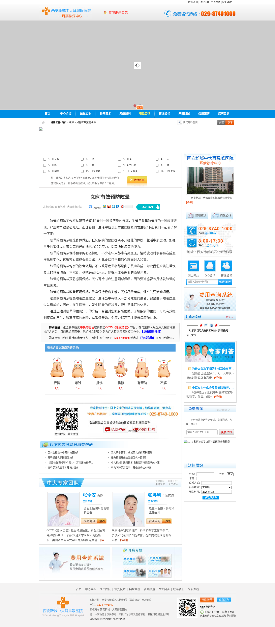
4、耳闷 (165, 159)
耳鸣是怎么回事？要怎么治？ (63, 467)
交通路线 (215, 2)
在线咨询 (89, 521)
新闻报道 (149, 589)
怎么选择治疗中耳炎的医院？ (63, 452)
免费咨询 (224, 599)
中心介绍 (65, 113)
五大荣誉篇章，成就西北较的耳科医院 (131, 452)
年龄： (192, 478)
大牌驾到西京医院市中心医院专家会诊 (137, 65)
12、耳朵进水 (168, 171)
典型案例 (125, 113)
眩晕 (71, 122)
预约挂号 (204, 2)
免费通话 (225, 281)
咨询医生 (115, 432)
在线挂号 (164, 113)
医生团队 (85, 113)
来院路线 (184, 113)
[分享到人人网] (117, 206)
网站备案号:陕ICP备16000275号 (107, 619)
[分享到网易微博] (122, 206)
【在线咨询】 (147, 337)
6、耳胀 (90, 165)
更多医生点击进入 (166, 483)
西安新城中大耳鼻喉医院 (65, 12)
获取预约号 (210, 497)
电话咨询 (144, 113)
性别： (223, 474)
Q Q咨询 (210, 275)
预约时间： (195, 491)
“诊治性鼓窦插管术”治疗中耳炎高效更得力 (70, 462)
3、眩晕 (127, 159)
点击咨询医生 (148, 207)
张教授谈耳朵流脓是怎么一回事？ (129, 457)
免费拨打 (227, 432)
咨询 (229, 122)
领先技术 (105, 113)
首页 (47, 113)
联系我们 (193, 2)
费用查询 (204, 113)
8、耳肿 (165, 165)
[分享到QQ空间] (104, 206)
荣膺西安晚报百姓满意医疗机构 (128, 15)
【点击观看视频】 (152, 331)
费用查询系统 (210, 300)
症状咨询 (137, 179)
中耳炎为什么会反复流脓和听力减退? (215, 387)
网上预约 (193, 275)
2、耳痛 (90, 159)
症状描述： (195, 487)
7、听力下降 (129, 165)
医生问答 (210, 352)
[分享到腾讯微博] (113, 206)
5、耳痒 (52, 165)
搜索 (221, 122)
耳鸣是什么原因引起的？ (61, 457)
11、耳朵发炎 (130, 171)
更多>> (230, 317)
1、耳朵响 (53, 159)
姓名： (192, 474)
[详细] (124, 540)
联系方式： (195, 483)
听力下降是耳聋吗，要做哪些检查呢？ (131, 467)
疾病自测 (223, 113)
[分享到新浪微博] (108, 206)
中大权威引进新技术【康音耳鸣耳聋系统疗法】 (136, 462)
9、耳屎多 (53, 171)
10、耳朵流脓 (93, 171)
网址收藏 (227, 2)
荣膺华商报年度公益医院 (128, 10)
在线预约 (101, 521)
